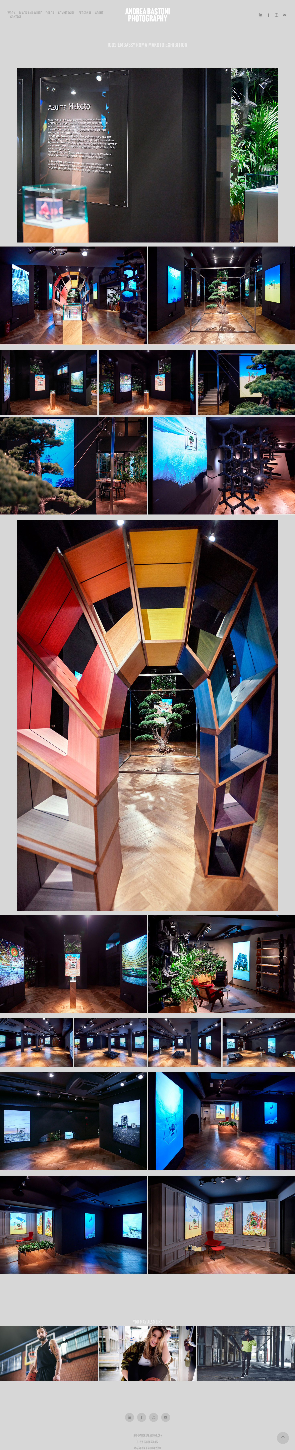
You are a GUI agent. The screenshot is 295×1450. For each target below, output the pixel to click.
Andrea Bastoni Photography (148, 15)
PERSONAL (85, 13)
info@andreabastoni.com (147, 1435)
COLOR (50, 13)
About (99, 13)
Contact (15, 17)
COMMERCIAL (66, 13)
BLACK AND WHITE (30, 13)
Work (11, 13)
